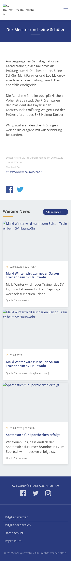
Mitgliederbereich (18, 525)
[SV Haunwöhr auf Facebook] (23, 494)
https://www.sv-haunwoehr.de (24, 172)
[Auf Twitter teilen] (20, 190)
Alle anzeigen (54, 212)
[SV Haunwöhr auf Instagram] (48, 494)
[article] (35, 264)
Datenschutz (14, 533)
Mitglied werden (16, 517)
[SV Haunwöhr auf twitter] (35, 494)
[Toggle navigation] (64, 9)
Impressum (13, 541)
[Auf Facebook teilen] (9, 190)
